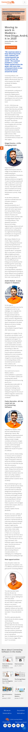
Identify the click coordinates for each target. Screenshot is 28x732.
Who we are (7, 710)
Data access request (21, 722)
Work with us (20, 713)
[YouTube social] (9, 725)
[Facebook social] (18, 725)
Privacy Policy (6, 722)
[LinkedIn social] (5, 725)
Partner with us (7, 713)
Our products (21, 710)
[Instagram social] (22, 725)
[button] (24, 2)
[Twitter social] (14, 725)
